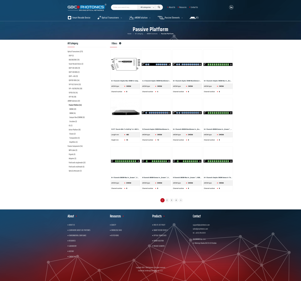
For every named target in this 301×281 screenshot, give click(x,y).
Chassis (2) (72, 133)
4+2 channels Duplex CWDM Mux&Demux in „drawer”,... (156, 81)
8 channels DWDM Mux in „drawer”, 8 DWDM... (187, 177)
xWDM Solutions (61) (74, 100)
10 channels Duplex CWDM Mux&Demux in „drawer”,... (156, 129)
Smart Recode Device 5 (161, 230)
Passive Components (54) (75, 146)
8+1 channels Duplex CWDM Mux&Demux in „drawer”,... (187, 81)
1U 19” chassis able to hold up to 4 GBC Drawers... (125, 129)
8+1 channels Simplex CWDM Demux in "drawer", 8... (218, 177)
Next (181, 200)
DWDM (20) (72, 109)
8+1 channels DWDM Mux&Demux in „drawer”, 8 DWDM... (187, 129)
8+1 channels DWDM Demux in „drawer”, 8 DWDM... (218, 129)
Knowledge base (116, 230)
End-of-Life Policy (159, 224)
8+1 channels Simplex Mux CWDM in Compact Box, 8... (125, 81)
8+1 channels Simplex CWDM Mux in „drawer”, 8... (218, 81)
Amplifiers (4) (73, 141)
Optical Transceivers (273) (75, 51)
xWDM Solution (159, 240)
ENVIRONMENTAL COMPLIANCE (77, 235)
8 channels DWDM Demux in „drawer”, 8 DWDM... (156, 177)
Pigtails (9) (72, 154)
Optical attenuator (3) (75, 170)
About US (72, 224)
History (71, 251)
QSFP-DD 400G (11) (74, 67)
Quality (113, 224)
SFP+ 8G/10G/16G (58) (75, 88)
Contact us (72, 256)
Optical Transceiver (160, 235)
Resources (72, 240)
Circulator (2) (73, 121)
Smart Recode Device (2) (76, 63)
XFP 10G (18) (72, 96)
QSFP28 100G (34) (74, 80)
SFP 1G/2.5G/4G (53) (75, 84)
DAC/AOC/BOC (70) (74, 59)
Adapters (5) (72, 158)
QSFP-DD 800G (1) (74, 72)
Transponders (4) (74, 137)
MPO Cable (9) (73, 150)
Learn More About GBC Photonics (79, 230)
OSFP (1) (71, 55)
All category (73, 43)
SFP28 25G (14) (73, 92)
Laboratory (73, 246)
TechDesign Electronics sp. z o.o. (154, 270)
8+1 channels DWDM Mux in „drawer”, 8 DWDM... (125, 177)
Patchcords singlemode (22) (77, 162)
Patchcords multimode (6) (76, 166)
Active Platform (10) (75, 129)
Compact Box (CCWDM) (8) (77, 117)
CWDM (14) (72, 113)
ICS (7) (70, 125)
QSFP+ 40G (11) (73, 76)
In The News (115, 235)
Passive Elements (159, 246)
